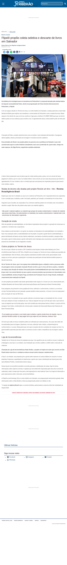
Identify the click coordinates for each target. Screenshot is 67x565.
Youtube (49, 457)
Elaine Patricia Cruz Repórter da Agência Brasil (13, 45)
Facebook (12, 457)
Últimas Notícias (10, 445)
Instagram (31, 457)
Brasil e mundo (12, 31)
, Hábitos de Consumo (22, 392)
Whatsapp (12, 460)
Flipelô (14, 392)
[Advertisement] (33, 128)
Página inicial (4, 31)
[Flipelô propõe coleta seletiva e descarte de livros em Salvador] (14, 52)
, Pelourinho (35, 392)
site (3, 121)
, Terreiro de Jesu (50, 392)
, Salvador (42, 392)
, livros (30, 392)
